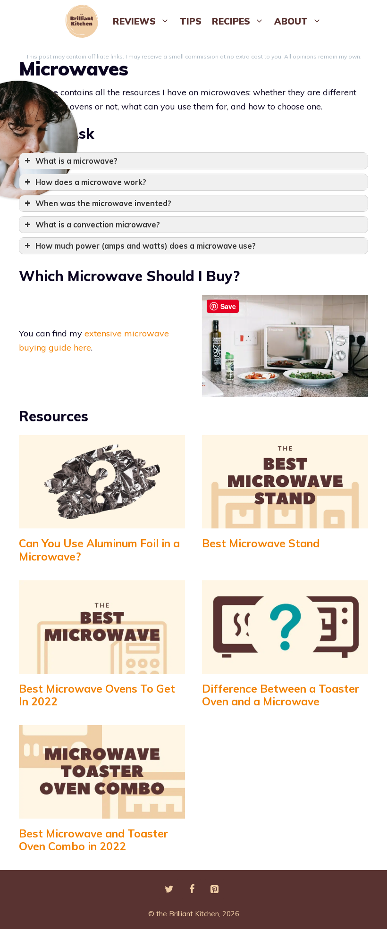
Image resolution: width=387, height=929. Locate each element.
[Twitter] (169, 889)
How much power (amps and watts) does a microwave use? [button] (145, 246)
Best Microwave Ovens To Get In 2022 (97, 695)
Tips (191, 21)
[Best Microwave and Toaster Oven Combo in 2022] (102, 810)
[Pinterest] (214, 889)
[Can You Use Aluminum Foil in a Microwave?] (102, 521)
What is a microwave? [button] (76, 161)
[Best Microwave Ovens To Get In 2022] (102, 666)
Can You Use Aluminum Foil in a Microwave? (99, 549)
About (291, 21)
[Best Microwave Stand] (285, 521)
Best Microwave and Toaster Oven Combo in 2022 (93, 840)
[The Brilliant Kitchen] (84, 21)
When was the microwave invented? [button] (103, 203)
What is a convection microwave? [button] (97, 224)
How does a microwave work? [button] (90, 182)
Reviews (134, 21)
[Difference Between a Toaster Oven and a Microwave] (285, 666)
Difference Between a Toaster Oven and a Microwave (280, 695)
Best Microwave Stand (261, 543)
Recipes (231, 21)
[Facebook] (191, 889)
